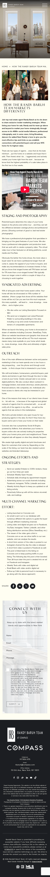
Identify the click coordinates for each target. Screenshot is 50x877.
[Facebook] (14, 771)
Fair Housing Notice (13, 793)
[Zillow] (22, 771)
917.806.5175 (25, 753)
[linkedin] (19, 586)
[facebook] (13, 586)
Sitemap (44, 853)
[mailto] (32, 586)
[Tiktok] (35, 771)
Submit (12, 704)
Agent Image (37, 855)
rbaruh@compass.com (25, 759)
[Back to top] (44, 864)
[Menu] (44, 5)
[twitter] (26, 586)
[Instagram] (18, 771)
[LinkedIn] (27, 771)
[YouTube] (31, 771)
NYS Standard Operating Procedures (31, 793)
